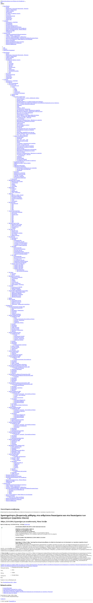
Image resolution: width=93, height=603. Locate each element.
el (4, 47)
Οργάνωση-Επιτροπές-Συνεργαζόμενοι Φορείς (24, 319)
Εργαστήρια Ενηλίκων (19, 251)
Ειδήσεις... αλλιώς (21, 107)
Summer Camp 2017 (18, 268)
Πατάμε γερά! (20, 100)
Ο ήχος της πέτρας (21, 122)
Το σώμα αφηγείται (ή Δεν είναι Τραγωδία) (26, 128)
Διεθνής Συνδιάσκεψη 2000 (15, 439)
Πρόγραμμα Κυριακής (19, 402)
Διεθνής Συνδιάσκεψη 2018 (15, 315)
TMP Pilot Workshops (16, 296)
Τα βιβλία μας (9, 482)
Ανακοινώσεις (9, 77)
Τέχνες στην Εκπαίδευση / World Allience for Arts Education (19, 494)
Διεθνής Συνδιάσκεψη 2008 (15, 355)
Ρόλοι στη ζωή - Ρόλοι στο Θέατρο (16, 497)
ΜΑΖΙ (15, 164)
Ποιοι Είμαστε (6, 52)
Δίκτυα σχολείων (20, 148)
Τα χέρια (19, 131)
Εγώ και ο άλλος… (21, 99)
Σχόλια (15, 396)
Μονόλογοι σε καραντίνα (19, 172)
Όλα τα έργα (14, 213)
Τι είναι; (13, 86)
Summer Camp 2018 (18, 267)
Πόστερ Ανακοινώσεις (16, 420)
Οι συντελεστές (14, 282)
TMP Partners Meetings (16, 293)
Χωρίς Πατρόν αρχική (16, 300)
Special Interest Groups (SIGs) (18, 450)
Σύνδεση (5, 49)
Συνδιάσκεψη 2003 (15, 423)
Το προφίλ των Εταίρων (16, 197)
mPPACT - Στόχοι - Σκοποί (17, 195)
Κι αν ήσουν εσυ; (15, 85)
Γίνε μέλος (8, 73)
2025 (10, 478)
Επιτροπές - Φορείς (15, 457)
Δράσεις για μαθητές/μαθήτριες (21, 136)
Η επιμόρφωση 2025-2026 (20, 177)
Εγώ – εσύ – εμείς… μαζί (22, 134)
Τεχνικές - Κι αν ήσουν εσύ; (23, 144)
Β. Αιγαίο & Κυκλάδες (14, 70)
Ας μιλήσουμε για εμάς (19, 241)
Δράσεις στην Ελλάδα (16, 225)
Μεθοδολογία (14, 191)
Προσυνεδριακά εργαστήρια (20, 344)
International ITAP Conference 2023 (16, 445)
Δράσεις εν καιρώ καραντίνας (20, 245)
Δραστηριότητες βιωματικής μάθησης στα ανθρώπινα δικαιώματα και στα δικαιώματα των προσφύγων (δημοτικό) (28, 591)
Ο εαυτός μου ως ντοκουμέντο (23, 109)
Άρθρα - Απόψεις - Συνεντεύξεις (13, 486)
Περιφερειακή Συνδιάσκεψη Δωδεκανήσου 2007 (19, 382)
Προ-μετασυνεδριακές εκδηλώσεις (19, 364)
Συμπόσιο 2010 (14, 352)
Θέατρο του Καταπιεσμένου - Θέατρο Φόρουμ (16, 479)
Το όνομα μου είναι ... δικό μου (24, 154)
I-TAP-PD (11, 285)
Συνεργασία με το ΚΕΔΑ (16, 233)
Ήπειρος (10, 66)
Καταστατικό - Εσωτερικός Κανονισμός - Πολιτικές (17, 55)
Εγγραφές (13, 323)
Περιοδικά (11, 490)
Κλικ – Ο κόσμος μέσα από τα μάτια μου (26, 104)
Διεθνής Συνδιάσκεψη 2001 (15, 432)
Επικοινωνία (14, 179)
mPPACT (11, 193)
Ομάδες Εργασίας (10, 57)
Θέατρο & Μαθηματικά (11, 500)
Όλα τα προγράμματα (13, 83)
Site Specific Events (15, 452)
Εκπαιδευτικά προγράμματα (20, 262)
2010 (12, 209)
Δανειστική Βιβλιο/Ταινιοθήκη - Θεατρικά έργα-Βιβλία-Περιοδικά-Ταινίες (22, 488)
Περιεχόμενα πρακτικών (19, 411)
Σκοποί (7, 53)
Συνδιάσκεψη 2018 (15, 316)
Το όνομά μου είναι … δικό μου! (24, 117)
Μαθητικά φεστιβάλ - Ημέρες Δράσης (22, 163)
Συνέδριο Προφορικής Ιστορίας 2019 (17, 306)
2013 (12, 206)
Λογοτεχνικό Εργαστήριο (14, 210)
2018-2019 (13, 246)
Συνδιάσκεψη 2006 (15, 392)
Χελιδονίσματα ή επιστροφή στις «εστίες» (12, 589)
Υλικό (12, 199)
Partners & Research (15, 288)
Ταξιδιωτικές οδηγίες (18, 339)
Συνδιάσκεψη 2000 (15, 440)
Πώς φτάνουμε (17, 460)
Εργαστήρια (14, 311)
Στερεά (10, 62)
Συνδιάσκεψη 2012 (15, 333)
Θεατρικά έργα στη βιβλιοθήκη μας (16, 489)
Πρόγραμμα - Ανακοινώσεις (17, 310)
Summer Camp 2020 (18, 265)
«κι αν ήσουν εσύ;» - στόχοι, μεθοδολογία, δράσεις (28, 98)
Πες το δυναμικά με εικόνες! (23, 125)
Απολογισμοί (17, 91)
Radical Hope (12, 187)
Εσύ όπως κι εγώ (18, 258)
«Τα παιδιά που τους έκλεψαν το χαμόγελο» (26, 160)
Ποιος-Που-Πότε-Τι (18, 462)
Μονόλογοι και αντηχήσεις (22, 113)
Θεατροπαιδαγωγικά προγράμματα (21, 252)
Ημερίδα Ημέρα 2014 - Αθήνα (9, 582)
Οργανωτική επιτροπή (19, 337)
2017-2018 (13, 255)
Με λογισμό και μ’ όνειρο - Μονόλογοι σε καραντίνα (28, 110)
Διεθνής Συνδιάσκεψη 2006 (15, 391)
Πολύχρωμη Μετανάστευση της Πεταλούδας (26, 149)
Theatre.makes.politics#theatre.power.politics (18, 290)
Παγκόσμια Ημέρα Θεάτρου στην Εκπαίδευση (16, 477)
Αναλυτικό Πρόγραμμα (16, 369)
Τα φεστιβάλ (14, 186)
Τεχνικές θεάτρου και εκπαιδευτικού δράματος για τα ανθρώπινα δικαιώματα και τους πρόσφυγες (38, 102)
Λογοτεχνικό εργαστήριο (16, 212)
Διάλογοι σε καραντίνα (19, 176)
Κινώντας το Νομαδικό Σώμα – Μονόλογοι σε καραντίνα (29, 120)
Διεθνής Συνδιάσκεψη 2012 (15, 332)
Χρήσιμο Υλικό (6, 483)
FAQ (15, 88)
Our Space (16, 171)
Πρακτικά (13, 443)
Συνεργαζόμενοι (14, 226)
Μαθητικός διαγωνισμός (19, 165)
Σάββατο (16, 465)
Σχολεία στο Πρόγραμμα (16, 198)
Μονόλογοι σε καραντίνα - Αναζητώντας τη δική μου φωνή (29, 111)
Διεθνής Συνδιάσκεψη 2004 (15, 407)
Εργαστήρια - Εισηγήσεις (16, 387)
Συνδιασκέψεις (9, 305)
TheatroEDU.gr (12, 601)
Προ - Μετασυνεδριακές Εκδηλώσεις (19, 405)
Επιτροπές (16, 376)
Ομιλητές (13, 468)
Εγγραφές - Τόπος (15, 459)
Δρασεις (13, 183)
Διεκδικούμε (9, 75)
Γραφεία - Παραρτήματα (11, 56)
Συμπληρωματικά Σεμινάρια (17, 438)
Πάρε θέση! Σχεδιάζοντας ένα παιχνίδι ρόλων (13, 590)
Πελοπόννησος (12, 67)
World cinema (20, 123)
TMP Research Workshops (17, 294)
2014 (12, 204)
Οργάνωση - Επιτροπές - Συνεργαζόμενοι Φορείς (24, 393)
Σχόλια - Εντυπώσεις (15, 283)
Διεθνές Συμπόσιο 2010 (14, 350)
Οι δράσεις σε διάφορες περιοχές (13, 59)
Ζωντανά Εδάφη (20, 158)
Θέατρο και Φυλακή (10, 495)
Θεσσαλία (11, 64)
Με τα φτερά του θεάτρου (19, 249)
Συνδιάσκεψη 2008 (15, 357)
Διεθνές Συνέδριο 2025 (14, 454)
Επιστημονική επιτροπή (19, 336)
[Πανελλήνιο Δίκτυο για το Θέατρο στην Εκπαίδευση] (12, 1)
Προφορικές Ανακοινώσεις (17, 330)
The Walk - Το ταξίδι (18, 175)
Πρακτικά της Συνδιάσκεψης (20, 425)
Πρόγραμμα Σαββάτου (19, 401)
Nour (18, 106)
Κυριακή (16, 466)
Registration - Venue (15, 451)
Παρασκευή (16, 463)
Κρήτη (10, 68)
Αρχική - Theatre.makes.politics (18, 292)
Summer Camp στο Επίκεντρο (18, 263)
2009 (12, 222)
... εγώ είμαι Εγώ (20, 118)
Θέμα (12, 309)
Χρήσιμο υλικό (14, 94)
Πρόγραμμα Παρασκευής (19, 400)
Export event (27, 524)
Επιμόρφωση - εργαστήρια (12, 80)
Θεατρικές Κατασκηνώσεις (12, 474)
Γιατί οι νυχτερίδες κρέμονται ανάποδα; (25, 145)
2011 (12, 208)
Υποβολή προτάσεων (16, 314)
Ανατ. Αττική (14, 234)
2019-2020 (13, 239)
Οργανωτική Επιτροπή (19, 368)
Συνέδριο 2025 (14, 455)
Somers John (9, 78)
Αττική (10, 61)
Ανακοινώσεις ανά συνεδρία (20, 471)
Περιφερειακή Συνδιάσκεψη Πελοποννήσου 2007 (19, 374)
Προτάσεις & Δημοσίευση (20, 456)
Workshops (13, 449)
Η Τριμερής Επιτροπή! (22, 159)
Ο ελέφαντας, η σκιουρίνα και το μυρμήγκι (26, 143)
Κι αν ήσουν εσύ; (12, 84)
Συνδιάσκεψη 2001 (15, 433)
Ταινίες (10, 493)
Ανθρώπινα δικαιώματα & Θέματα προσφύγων (16, 484)
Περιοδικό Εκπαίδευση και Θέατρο (13, 476)
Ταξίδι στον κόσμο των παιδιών (10, 593)
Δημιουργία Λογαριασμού (9, 50)
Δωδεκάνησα (11, 69)
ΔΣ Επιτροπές (9, 58)
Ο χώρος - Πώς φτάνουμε (19, 395)
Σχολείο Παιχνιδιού (7, 588)
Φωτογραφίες (14, 201)
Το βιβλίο (13, 185)
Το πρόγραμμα (14, 182)
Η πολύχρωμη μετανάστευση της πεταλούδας (27, 168)
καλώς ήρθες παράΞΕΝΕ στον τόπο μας (25, 132)
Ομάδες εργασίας (15, 346)
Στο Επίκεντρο (12, 236)
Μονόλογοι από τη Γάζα (14, 223)
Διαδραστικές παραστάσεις (20, 166)
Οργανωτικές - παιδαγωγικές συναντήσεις (20, 304)
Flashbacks (19, 105)
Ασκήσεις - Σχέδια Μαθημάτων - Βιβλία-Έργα (16, 487)
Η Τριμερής (19, 127)
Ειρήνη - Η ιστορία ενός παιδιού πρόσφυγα (26, 116)
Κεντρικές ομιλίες (15, 328)
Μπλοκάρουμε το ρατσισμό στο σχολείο (26, 121)
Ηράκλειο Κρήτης (15, 235)
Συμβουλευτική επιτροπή (16, 354)
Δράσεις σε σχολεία (15, 303)
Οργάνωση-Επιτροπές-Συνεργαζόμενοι (22, 359)
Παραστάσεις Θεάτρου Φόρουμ (21, 261)
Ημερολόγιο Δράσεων (16, 196)
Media (15, 89)
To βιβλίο (13, 228)
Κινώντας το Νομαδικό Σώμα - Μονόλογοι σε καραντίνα (29, 153)
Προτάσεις (16, 321)
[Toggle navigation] (25, 1)
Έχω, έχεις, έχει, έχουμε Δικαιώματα (25, 112)
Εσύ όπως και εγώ (18, 250)
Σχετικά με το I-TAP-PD (16, 287)
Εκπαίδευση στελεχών (19, 161)
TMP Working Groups (16, 295)
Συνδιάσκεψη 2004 (15, 408)
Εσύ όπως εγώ (12, 229)
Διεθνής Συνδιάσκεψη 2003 (15, 422)
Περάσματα (19, 138)
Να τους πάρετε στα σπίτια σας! (24, 169)
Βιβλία (10, 492)
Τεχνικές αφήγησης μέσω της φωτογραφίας (26, 133)
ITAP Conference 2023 (16, 446)
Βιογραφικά (14, 371)
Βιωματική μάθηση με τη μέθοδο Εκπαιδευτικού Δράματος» (30, 101)
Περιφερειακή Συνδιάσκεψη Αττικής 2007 (18, 365)
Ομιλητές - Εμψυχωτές (19, 320)
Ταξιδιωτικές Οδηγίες (19, 322)
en (1, 2)
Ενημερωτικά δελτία (10, 74)
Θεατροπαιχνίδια (17, 240)
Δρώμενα (13, 331)
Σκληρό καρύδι (20, 126)
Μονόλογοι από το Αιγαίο (22, 140)
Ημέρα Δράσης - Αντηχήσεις (17, 284)
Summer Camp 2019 (18, 266)
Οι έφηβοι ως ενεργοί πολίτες (20, 244)
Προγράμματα (9, 82)
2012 (12, 207)
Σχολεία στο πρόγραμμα (19, 93)
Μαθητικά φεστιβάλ (10, 481)
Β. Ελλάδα (11, 63)
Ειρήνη (18, 142)
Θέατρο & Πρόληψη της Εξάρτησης (14, 499)
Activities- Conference (16, 289)
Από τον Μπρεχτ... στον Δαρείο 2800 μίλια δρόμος (28, 115)
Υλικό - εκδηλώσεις (15, 192)
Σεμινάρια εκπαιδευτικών (19, 96)
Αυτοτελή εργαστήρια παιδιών (20, 242)
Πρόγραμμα (14, 325)
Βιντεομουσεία (12, 202)
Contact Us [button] (3, 598)
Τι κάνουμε (5, 79)
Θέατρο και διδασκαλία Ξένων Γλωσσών (15, 498)
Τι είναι (13, 190)
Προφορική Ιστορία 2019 (16, 307)
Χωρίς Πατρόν (12, 299)
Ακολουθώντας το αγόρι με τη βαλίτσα (25, 129)
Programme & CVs (15, 447)
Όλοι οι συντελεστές (18, 397)
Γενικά (15, 335)
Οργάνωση (13, 188)
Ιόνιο (10, 72)
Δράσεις (13, 95)
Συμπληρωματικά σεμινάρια (17, 419)
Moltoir (10, 298)
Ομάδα (15, 90)
